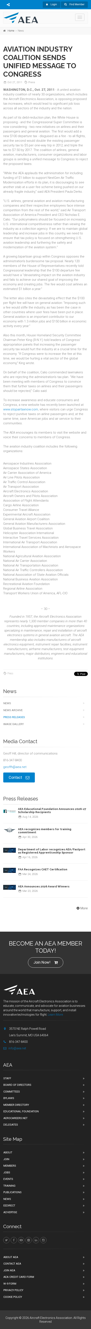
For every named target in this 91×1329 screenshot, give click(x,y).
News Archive (13, 710)
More (84, 908)
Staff (7, 1078)
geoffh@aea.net (14, 767)
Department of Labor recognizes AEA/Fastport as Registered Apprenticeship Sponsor (51, 851)
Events (8, 1179)
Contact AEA (12, 1263)
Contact (15, 777)
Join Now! (41, 962)
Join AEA (9, 1270)
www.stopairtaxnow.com (20, 409)
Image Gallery (13, 724)
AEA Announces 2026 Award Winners (43, 886)
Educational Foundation (21, 1111)
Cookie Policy (12, 1296)
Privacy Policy (13, 1290)
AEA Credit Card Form (18, 1276)
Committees (11, 1091)
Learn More (55, 1014)
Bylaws (8, 1098)
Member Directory (16, 1104)
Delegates (10, 1124)
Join (6, 1159)
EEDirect (9, 1205)
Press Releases (14, 717)
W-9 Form (9, 1283)
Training (9, 1185)
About (7, 1152)
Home (11, 30)
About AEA (10, 1257)
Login (53, 4)
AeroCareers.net (15, 1118)
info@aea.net (17, 1048)
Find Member (76, 4)
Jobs (6, 1172)
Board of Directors (17, 1084)
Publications (12, 1192)
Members (9, 1165)
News (7, 703)
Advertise (10, 1212)
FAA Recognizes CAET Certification (42, 869)
